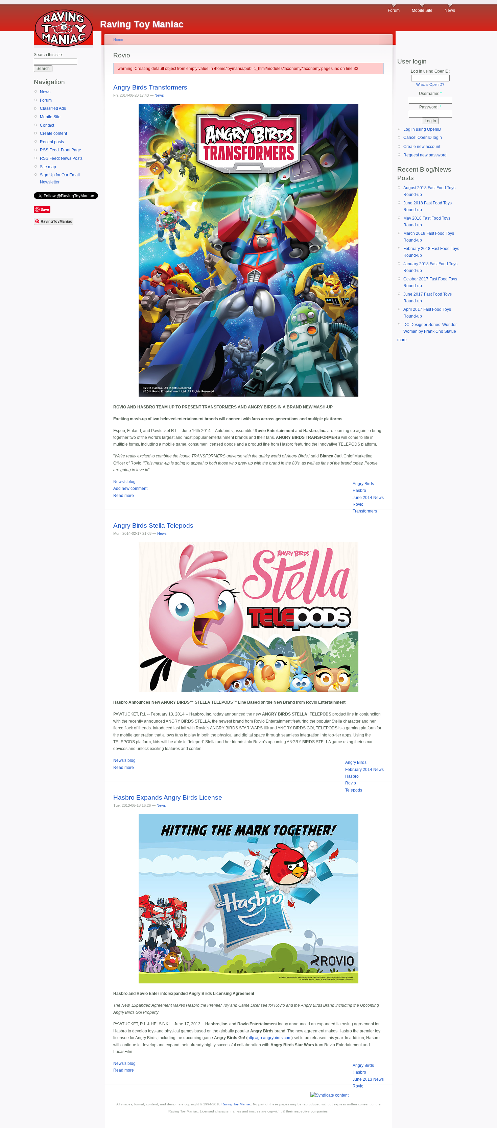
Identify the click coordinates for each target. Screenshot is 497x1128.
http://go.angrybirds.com (269, 1037)
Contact (47, 125)
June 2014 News (368, 497)
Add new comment (130, 488)
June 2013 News (368, 1079)
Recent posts (52, 142)
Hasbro (359, 490)
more (402, 339)
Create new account (421, 146)
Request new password (425, 155)
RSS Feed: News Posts (61, 158)
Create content (53, 133)
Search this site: (48, 54)
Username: (430, 93)
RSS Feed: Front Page (60, 150)
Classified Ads (53, 108)
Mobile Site (422, 10)
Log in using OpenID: (430, 71)
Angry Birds (363, 483)
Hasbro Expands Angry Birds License (167, 797)
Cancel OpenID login (422, 137)
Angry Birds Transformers (150, 87)
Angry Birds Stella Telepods (153, 525)
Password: (430, 107)
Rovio (358, 504)
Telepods (353, 790)
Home (118, 39)
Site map (48, 167)
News (450, 10)
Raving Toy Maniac (236, 1104)
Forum (394, 10)
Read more (123, 495)
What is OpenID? (430, 84)
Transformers (365, 511)
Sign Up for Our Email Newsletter (60, 178)
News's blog (124, 481)
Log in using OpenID (422, 129)
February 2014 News (364, 769)
